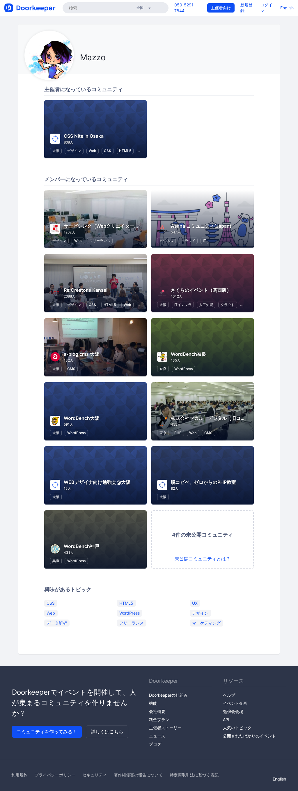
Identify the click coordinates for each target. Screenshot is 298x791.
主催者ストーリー (165, 727)
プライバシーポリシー (55, 774)
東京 (162, 433)
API (226, 719)
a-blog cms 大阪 (81, 354)
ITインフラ (182, 304)
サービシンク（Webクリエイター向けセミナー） (115, 226)
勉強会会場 (233, 711)
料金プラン (159, 719)
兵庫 (55, 561)
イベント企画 (235, 703)
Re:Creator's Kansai (85, 290)
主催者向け (221, 7)
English (287, 7)
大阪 (55, 150)
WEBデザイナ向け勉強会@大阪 (97, 482)
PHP (178, 433)
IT (204, 240)
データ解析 (57, 622)
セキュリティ (94, 774)
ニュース (157, 735)
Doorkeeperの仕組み (168, 695)
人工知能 (206, 304)
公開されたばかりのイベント (249, 735)
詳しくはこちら (107, 732)
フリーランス (99, 240)
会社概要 (157, 711)
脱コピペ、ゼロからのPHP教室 (203, 482)
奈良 (162, 369)
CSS (107, 150)
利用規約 (19, 774)
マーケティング (206, 622)
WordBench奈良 (188, 354)
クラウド (188, 240)
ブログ (155, 744)
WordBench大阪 (81, 418)
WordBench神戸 (81, 546)
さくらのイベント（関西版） (201, 290)
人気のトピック (237, 727)
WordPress (183, 369)
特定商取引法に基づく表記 (194, 774)
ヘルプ (229, 695)
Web (92, 150)
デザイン (74, 150)
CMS (71, 369)
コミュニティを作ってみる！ (47, 732)
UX (195, 602)
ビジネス (166, 240)
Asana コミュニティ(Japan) (201, 226)
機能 (153, 703)
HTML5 (125, 150)
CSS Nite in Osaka (84, 136)
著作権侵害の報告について (138, 774)
